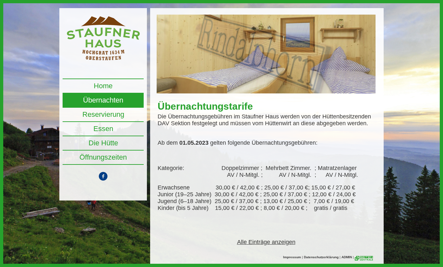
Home (103, 86)
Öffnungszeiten (103, 157)
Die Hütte (103, 143)
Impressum (292, 257)
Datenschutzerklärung (321, 257)
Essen (103, 129)
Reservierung (103, 114)
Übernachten (103, 100)
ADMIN (346, 257)
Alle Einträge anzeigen (266, 242)
